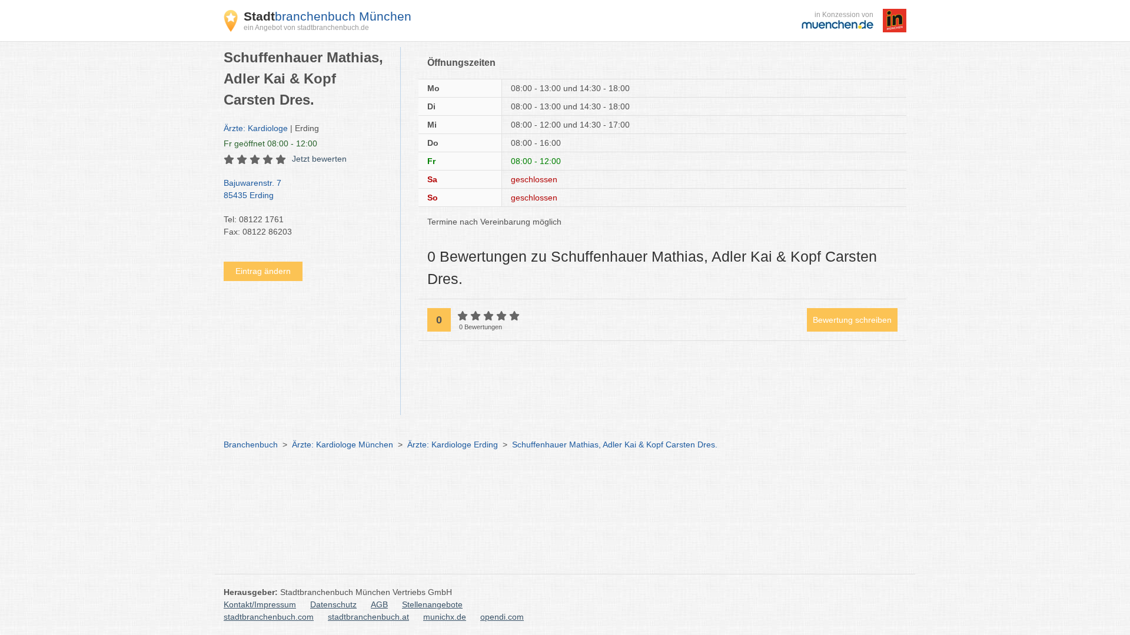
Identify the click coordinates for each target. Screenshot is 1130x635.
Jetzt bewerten (319, 158)
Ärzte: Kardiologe (256, 128)
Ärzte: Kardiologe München (342, 444)
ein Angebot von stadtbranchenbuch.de (306, 28)
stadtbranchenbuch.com (269, 616)
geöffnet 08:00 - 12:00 (270, 143)
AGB (379, 604)
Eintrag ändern (263, 271)
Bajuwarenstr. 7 (252, 189)
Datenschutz (333, 604)
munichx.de (444, 616)
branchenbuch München (327, 16)
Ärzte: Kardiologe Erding (452, 444)
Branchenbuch (251, 444)
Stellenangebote (432, 604)
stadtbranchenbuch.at (368, 616)
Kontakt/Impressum (260, 604)
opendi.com (502, 616)
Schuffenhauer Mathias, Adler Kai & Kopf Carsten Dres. (614, 444)
